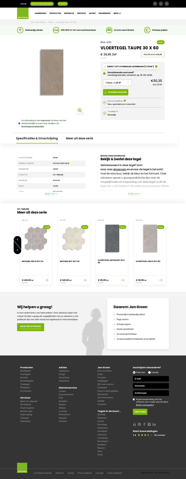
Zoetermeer (102, 428)
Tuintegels (25, 384)
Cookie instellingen (114, 473)
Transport (24, 418)
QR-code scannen (105, 384)
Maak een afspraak (28, 401)
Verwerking (25, 421)
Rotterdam (102, 418)
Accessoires (25, 391)
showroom (119, 169)
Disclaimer (60, 473)
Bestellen (63, 401)
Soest (100, 455)
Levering (63, 411)
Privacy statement (85, 473)
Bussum (101, 448)
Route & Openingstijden (42, 4)
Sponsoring (102, 394)
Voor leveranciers (105, 397)
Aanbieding (40, 13)
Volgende (17, 252)
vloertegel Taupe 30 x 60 (66, 22)
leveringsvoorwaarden (32, 126)
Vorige (17, 238)
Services (81, 13)
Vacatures (101, 404)
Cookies (71, 473)
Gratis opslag (26, 414)
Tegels (51, 22)
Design (62, 374)
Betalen (62, 404)
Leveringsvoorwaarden (43, 473)
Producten (55, 13)
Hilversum (102, 435)
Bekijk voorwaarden (145, 405)
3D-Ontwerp (25, 404)
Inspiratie (69, 13)
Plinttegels (25, 387)
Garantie (63, 418)
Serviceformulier (66, 394)
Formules (101, 377)
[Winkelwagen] (166, 4)
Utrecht (100, 421)
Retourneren (64, 414)
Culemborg (102, 438)
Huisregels (102, 387)
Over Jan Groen (104, 371)
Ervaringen (104, 13)
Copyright (99, 473)
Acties (100, 374)
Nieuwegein (102, 441)
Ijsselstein (101, 445)
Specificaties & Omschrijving (37, 138)
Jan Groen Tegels (38, 22)
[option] (36, 253)
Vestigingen (102, 381)
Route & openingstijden (108, 391)
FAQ (61, 398)
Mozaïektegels (26, 381)
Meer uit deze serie (79, 138)
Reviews (63, 421)
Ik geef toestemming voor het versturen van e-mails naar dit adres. (152, 402)
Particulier (140, 372)
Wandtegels (25, 371)
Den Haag (102, 424)
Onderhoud (64, 381)
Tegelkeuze (64, 371)
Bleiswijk (101, 414)
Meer (116, 13)
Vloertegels (25, 374)
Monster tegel (26, 411)
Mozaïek (24, 377)
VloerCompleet (27, 408)
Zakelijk (23, 4)
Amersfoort (102, 431)
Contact (62, 4)
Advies (92, 13)
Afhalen (62, 408)
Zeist (99, 451)
